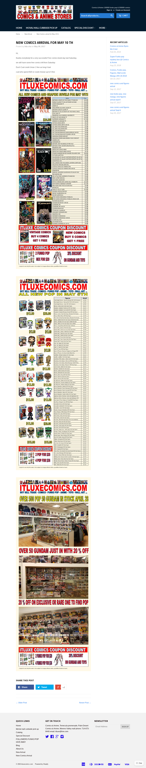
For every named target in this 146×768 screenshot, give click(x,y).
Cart (125, 15)
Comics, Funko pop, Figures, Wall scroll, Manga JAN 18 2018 (118, 73)
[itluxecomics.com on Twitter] (47, 737)
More (102, 28)
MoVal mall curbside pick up (41, 28)
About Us (19, 749)
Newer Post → (85, 703)
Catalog (66, 28)
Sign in (109, 10)
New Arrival (28, 34)
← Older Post (21, 703)
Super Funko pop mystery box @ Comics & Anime (119, 59)
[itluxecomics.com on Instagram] (62, 737)
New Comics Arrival (24, 756)
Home (19, 28)
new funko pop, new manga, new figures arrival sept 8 (118, 97)
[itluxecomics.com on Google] (57, 737)
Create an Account (123, 10)
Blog (18, 745)
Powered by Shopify (41, 764)
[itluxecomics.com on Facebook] (52, 737)
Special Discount (84, 28)
